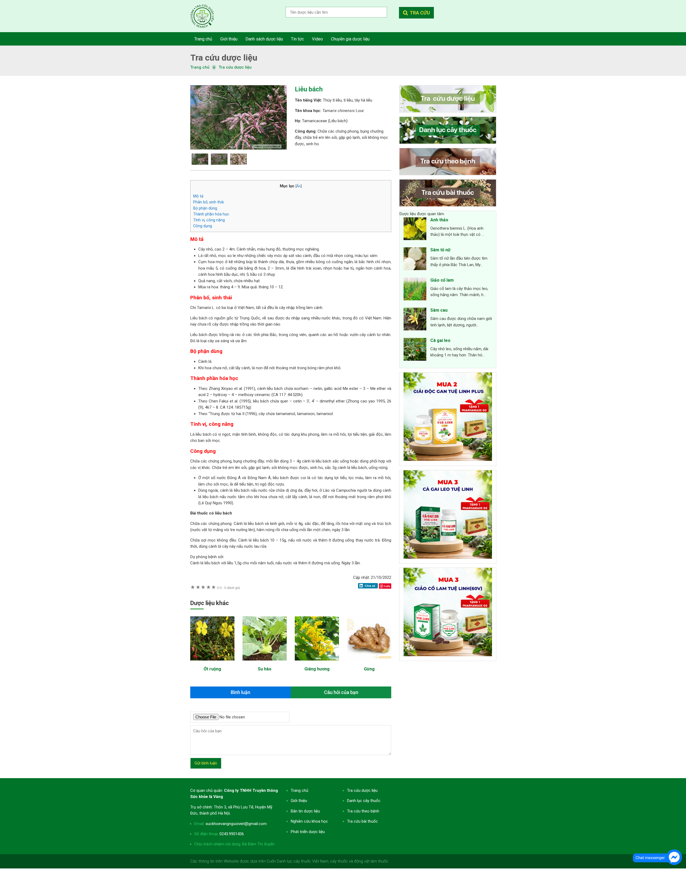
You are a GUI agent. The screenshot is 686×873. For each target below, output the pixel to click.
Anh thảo (439, 219)
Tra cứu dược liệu (206, 16)
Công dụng (202, 226)
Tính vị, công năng (209, 220)
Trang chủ (299, 790)
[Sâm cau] (415, 320)
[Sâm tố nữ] (415, 259)
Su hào (264, 668)
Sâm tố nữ (440, 249)
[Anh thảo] (415, 229)
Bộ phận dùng (205, 208)
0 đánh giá (228, 588)
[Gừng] (369, 663)
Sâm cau (439, 310)
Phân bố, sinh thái (208, 202)
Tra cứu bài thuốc (362, 821)
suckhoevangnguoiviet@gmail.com (236, 823)
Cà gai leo (440, 340)
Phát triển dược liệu (308, 831)
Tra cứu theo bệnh (363, 811)
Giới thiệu (299, 800)
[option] (238, 117)
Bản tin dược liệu (305, 811)
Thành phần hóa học (211, 214)
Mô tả (198, 196)
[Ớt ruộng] (212, 663)
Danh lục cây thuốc (364, 800)
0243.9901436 (231, 833)
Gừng (369, 668)
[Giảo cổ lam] (415, 290)
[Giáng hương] (317, 663)
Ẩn (298, 186)
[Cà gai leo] (415, 350)
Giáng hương (317, 668)
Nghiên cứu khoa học (309, 821)
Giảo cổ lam (442, 280)
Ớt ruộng (212, 668)
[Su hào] (265, 663)
